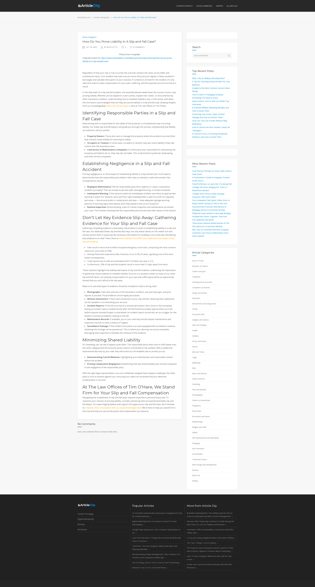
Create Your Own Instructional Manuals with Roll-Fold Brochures (209, 566)
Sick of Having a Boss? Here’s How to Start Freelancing (156, 562)
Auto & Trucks (198, 261)
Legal (194, 357)
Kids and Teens (198, 352)
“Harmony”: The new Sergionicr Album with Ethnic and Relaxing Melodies (154, 547)
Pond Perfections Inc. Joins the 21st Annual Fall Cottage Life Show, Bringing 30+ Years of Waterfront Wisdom (212, 187)
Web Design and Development (204, 465)
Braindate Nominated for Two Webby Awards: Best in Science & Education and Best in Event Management (210, 514)
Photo (122, 54)
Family (194, 309)
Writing (195, 481)
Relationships (197, 422)
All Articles (82, 529)
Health (194, 330)
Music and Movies (199, 373)
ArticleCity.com (84, 17)
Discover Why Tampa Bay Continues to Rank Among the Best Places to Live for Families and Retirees (210, 523)
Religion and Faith (199, 427)
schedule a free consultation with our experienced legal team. (113, 407)
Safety (194, 432)
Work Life (196, 475)
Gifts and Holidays (199, 325)
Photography (197, 395)
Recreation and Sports (201, 416)
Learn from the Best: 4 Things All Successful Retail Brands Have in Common (156, 539)
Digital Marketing (86, 519)
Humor (195, 346)
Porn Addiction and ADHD (203, 220)
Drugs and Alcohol (199, 293)
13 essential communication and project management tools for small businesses (157, 514)
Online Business (198, 379)
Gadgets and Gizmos (200, 320)
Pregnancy (196, 405)
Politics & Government (201, 400)
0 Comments (139, 47)
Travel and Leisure (199, 459)
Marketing (196, 363)
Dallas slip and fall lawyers (118, 106)
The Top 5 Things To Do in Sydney (202, 543)
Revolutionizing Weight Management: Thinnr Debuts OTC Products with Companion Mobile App (156, 556)
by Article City (111, 47)
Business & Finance (200, 266)
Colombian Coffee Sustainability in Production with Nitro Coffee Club (210, 531)
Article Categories (101, 17)
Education (196, 298)
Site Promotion (198, 448)
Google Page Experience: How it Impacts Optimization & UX (156, 531)
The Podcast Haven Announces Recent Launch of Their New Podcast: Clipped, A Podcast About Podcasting (210, 549)
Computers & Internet (201, 287)
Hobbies (195, 336)
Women (195, 470)
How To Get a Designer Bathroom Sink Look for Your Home (209, 558)
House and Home (199, 341)
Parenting (196, 384)
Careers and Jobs (199, 271)
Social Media (197, 454)
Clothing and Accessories (202, 282)
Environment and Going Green (204, 303)
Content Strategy (85, 514)
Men (194, 368)
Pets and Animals (199, 389)
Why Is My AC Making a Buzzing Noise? (208, 78)
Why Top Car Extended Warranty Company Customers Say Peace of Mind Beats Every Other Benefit (210, 232)
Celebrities (196, 277)
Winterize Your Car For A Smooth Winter (150, 567)
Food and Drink (198, 314)
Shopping (196, 443)
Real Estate (196, 411)
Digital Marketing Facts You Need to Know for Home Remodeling (154, 523)
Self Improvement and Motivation (205, 438)
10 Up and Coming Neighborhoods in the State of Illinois (211, 538)
